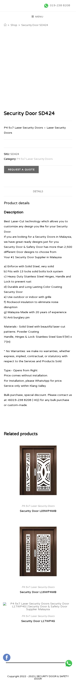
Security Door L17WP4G (38, 621)
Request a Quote (21, 169)
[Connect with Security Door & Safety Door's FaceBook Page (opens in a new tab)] (7, 657)
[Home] (5, 25)
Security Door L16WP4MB (38, 592)
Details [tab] (38, 191)
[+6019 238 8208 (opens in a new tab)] (69, 663)
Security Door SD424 (34, 25)
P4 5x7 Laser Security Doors (35, 159)
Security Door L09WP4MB (38, 511)
